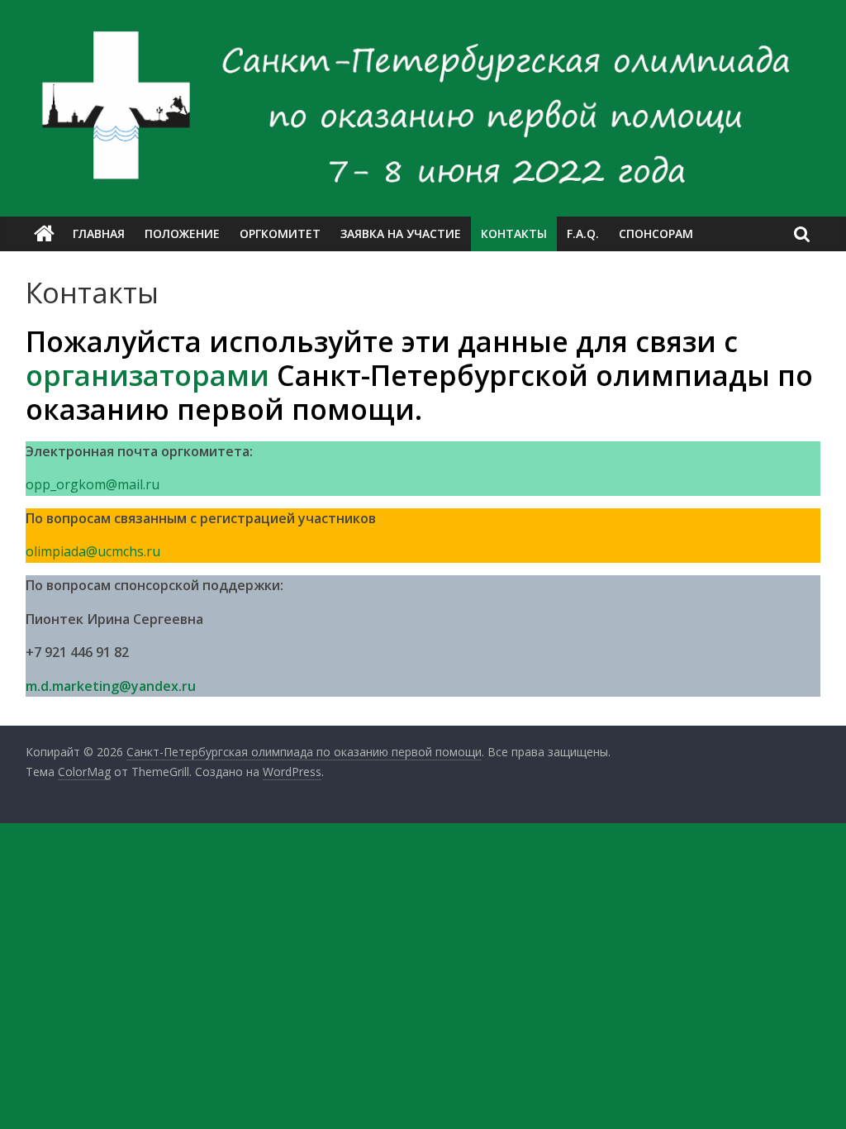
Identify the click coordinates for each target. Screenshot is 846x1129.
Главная (99, 233)
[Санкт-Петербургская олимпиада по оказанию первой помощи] (44, 234)
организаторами (147, 375)
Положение (182, 233)
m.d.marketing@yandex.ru (111, 686)
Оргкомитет (280, 233)
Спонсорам (656, 233)
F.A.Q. (583, 233)
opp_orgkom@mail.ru (92, 484)
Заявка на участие (400, 233)
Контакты (514, 233)
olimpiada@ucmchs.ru (93, 551)
